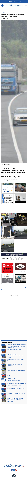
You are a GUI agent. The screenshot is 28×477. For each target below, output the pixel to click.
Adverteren (9, 1)
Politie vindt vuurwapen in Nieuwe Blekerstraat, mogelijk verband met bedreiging (15, 400)
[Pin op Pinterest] (19, 258)
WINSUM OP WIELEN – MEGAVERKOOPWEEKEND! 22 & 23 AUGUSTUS (15, 356)
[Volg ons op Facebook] (12, 470)
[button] (2, 5)
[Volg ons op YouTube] (16, 470)
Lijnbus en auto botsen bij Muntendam (16, 388)
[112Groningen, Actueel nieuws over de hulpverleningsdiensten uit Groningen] (14, 5)
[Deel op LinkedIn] (21, 258)
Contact (19, 1)
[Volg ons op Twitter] (14, 470)
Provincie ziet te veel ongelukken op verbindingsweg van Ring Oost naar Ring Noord (16, 370)
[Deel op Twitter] (16, 258)
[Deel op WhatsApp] (11, 258)
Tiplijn (14, 1)
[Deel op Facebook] (14, 258)
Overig (3, 12)
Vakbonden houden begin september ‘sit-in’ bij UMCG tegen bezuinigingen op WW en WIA (16, 346)
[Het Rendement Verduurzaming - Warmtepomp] (14, 254)
